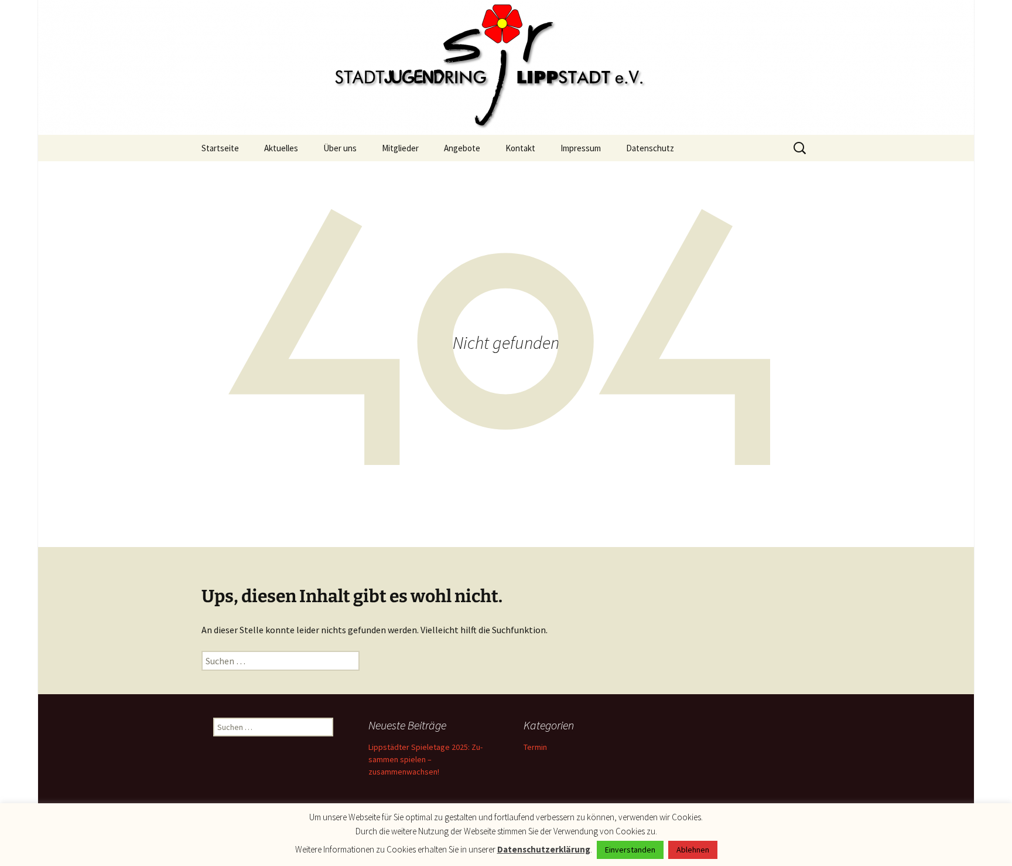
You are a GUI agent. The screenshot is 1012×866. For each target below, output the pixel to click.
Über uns (340, 148)
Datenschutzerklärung (543, 849)
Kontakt (520, 148)
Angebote (462, 148)
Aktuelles (281, 148)
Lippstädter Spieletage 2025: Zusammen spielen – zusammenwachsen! (425, 759)
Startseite (220, 148)
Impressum (580, 148)
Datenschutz (650, 148)
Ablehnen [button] (692, 849)
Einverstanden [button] (630, 849)
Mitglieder (400, 148)
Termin (535, 747)
